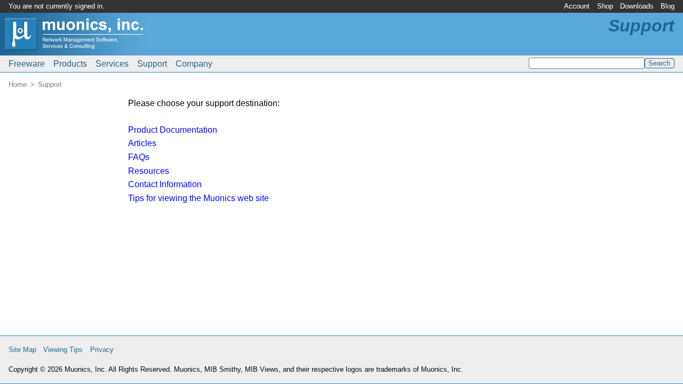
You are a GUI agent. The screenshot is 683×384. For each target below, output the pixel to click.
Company (194, 63)
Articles (142, 143)
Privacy (102, 350)
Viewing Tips (63, 350)
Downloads (637, 6)
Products (70, 63)
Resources (148, 170)
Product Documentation (172, 129)
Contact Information (165, 184)
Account (577, 6)
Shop (605, 6)
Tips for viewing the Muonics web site (198, 198)
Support (152, 63)
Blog (667, 6)
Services (112, 63)
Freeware (27, 63)
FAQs (138, 157)
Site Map (22, 350)
